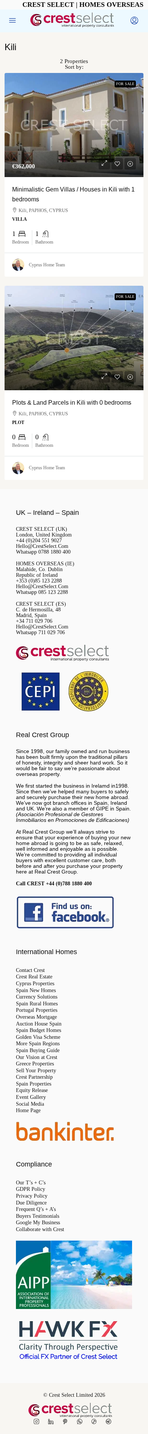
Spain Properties (33, 1084)
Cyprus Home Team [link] (47, 264)
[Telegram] (110, 1422)
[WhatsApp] (81, 1422)
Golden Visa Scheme (38, 1037)
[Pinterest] (67, 1422)
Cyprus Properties (35, 984)
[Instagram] (38, 1422)
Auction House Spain (38, 1024)
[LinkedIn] (52, 1422)
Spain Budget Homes (38, 1030)
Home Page (28, 1111)
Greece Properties (35, 1064)
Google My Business (38, 1223)
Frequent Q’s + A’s (36, 1209)
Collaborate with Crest (40, 1229)
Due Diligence (31, 1203)
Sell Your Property (36, 1071)
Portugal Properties (36, 1010)
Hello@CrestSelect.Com (42, 546)
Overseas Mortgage (36, 1017)
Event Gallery (31, 1097)
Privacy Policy (31, 1196)
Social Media (30, 1104)
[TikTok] (95, 1422)
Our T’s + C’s (31, 1183)
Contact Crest (30, 970)
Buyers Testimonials (37, 1216)
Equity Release (32, 1090)
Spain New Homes (36, 990)
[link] (74, 125)
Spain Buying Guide (38, 1051)
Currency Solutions (36, 997)
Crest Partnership (34, 1077)
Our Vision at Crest (36, 1057)
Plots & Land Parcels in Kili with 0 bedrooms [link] (71, 402)
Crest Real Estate (34, 977)
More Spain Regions (38, 1044)
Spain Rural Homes (37, 1004)
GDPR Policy (30, 1189)
